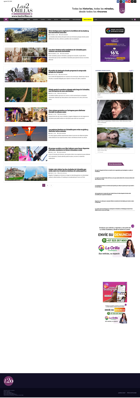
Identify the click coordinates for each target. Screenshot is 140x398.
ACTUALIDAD (21, 19)
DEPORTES (35, 19)
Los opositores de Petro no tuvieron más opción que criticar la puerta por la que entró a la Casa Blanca (114, 186)
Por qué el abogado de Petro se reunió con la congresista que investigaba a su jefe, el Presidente (114, 170)
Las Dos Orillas (63, 93)
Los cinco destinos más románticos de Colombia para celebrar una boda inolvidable (67, 50)
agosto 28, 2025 (54, 74)
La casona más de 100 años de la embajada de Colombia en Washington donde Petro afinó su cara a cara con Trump (114, 209)
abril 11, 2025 (53, 114)
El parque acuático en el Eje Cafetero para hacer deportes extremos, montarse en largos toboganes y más (69, 149)
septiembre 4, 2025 (54, 53)
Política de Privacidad (131, 392)
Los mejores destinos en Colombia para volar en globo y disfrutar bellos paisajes (68, 130)
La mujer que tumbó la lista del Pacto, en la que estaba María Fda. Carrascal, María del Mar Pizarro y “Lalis (114, 178)
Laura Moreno (64, 34)
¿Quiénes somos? (121, 392)
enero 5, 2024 (53, 173)
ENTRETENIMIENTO (65, 19)
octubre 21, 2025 (54, 34)
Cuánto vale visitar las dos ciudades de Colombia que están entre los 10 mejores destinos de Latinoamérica (67, 170)
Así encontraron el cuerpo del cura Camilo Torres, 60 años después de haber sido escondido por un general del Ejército (113, 194)
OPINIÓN (43, 19)
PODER (28, 19)
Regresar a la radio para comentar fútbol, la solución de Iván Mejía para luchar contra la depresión (114, 201)
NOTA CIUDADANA (77, 19)
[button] (132, 19)
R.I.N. (96, 19)
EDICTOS (56, 19)
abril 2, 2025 (53, 133)
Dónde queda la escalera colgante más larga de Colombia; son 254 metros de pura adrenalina (69, 90)
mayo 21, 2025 (53, 93)
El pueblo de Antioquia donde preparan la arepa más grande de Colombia (67, 71)
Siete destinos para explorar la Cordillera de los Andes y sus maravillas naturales (69, 31)
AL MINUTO (12, 19)
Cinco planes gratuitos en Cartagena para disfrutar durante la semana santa (67, 111)
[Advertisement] (115, 269)
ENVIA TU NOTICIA (88, 19)
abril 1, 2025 (53, 152)
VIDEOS (49, 19)
